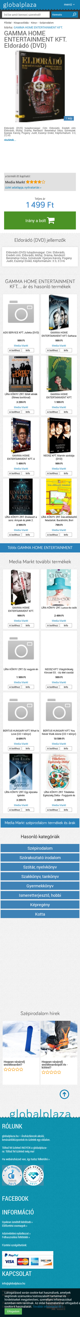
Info (28, 350)
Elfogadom (13, 1311)
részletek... (10, 139)
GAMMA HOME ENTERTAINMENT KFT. (38, 27)
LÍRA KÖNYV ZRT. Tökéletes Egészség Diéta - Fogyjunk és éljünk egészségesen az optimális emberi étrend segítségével (59, 793)
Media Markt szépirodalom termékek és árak (40, 823)
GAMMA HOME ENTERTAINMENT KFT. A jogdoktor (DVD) (21, 457)
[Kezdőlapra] (19, 8)
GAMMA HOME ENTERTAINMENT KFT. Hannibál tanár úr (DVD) (59, 395)
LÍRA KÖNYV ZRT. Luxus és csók (59, 607)
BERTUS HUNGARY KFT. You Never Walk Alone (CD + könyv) (59, 732)
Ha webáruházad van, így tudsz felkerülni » (26, 1159)
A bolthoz (14, 350)
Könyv (34, 22)
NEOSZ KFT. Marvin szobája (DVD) (58, 457)
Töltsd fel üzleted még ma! (20, 1151)
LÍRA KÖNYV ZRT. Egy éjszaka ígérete (21, 793)
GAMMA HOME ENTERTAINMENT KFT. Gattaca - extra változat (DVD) (59, 334)
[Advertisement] (40, 965)
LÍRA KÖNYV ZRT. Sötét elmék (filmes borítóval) (21, 395)
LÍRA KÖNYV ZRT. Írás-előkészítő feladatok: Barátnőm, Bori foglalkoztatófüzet (59, 518)
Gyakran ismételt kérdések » (17, 1222)
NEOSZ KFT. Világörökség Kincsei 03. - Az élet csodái (59, 671)
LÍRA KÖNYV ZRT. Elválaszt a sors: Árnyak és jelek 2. (21, 518)
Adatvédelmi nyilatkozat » (16, 1233)
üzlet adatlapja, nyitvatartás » (23, 187)
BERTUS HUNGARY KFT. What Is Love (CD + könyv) (21, 732)
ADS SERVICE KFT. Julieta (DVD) (21, 332)
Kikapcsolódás (21, 22)
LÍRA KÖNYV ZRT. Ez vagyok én (21, 669)
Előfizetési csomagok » (14, 1226)
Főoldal (7, 22)
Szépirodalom (47, 22)
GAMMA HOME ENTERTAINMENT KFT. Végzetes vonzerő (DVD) (21, 609)
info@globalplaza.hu (13, 1283)
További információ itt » (48, 1306)
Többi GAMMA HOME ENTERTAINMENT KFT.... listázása (40, 549)
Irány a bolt (36, 220)
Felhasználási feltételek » (16, 1237)
